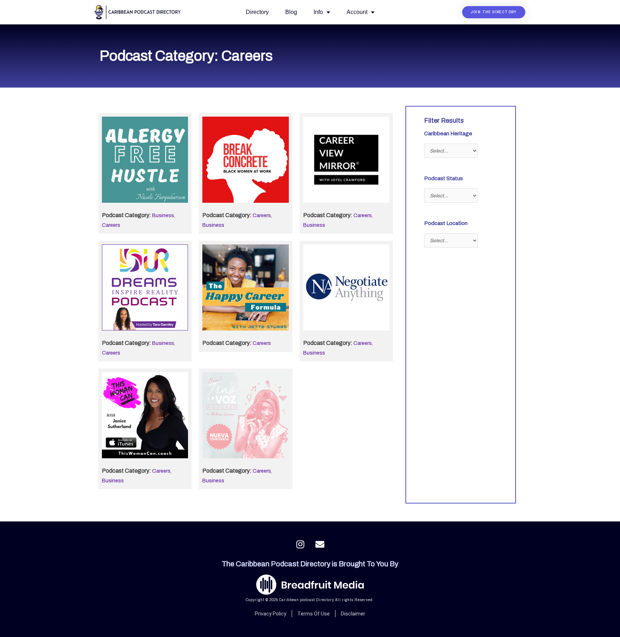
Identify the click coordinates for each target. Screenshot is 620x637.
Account (357, 12)
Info (318, 12)
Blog (291, 12)
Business (163, 215)
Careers (111, 225)
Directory (257, 12)
